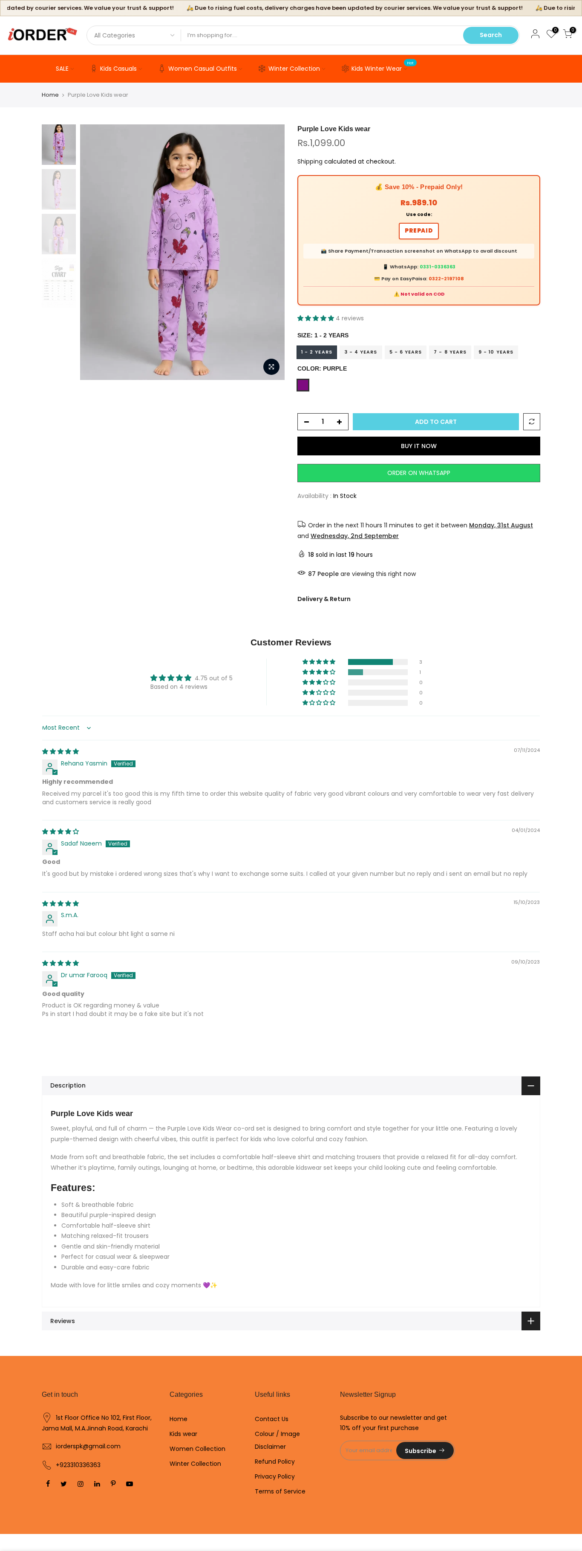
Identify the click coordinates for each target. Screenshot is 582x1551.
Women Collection (197, 1449)
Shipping (310, 161)
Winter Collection (294, 68)
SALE (62, 68)
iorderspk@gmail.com (88, 1446)
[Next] (270, 252)
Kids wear (183, 1434)
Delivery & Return (324, 599)
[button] (316, 318)
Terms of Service (280, 1491)
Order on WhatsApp (418, 473)
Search (491, 35)
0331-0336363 (437, 266)
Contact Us (271, 1419)
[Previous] (95, 252)
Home (50, 95)
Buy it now (419, 446)
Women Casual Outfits (202, 68)
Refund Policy (275, 1461)
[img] (60, 751)
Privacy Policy (275, 1476)
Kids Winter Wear (383, 66)
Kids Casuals (118, 68)
